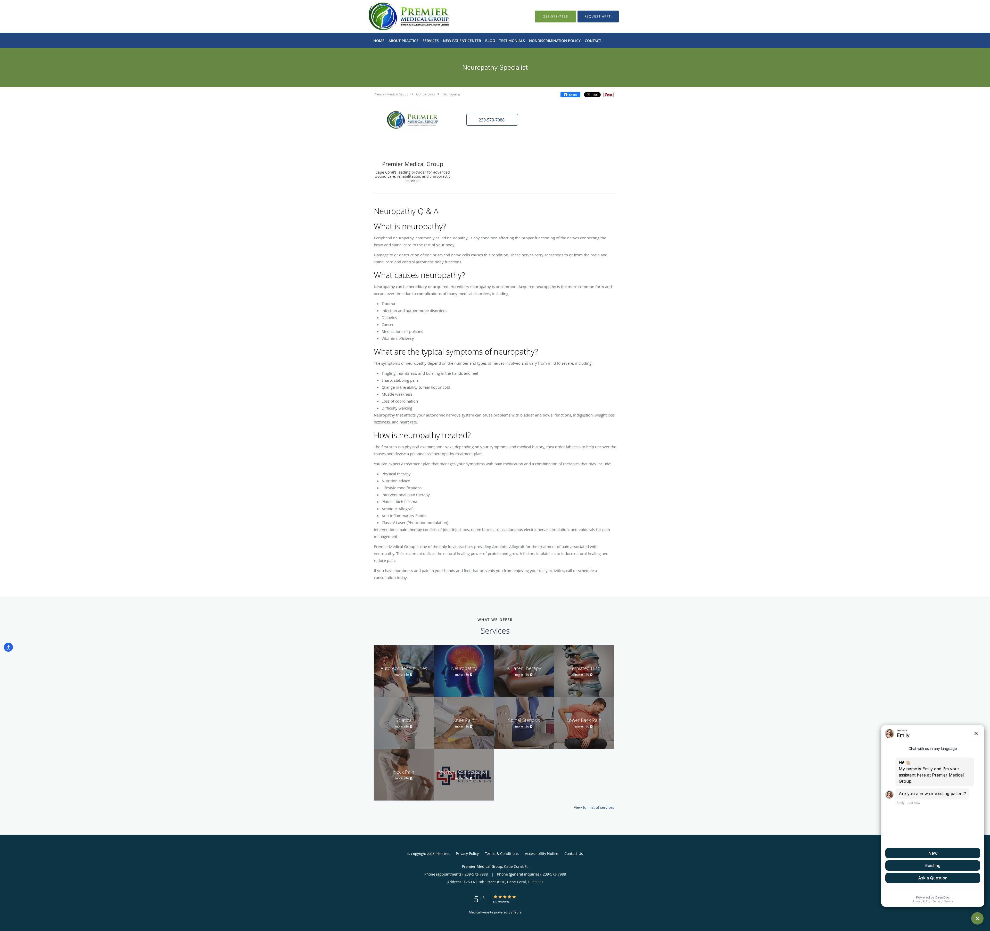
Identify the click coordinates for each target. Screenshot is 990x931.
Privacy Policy (467, 853)
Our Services (425, 94)
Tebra (517, 912)
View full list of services (594, 807)
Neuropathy (451, 94)
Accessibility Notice (541, 853)
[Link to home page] (401, 16)
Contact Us (573, 853)
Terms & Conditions (502, 853)
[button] (598, 16)
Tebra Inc (442, 853)
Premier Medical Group (391, 94)
